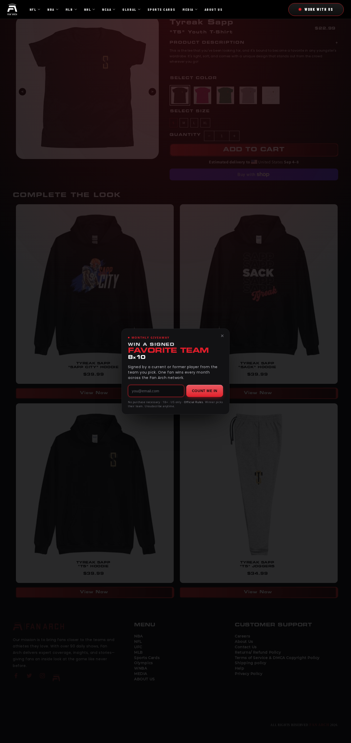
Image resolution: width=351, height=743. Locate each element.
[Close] (222, 335)
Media (187, 9)
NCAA (106, 9)
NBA (50, 9)
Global (129, 9)
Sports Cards (161, 9)
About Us (214, 9)
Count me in (204, 391)
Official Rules (193, 402)
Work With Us (318, 9)
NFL (33, 9)
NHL (87, 9)
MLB (69, 9)
